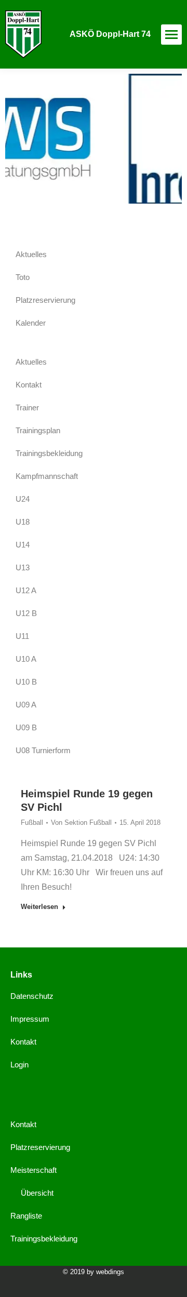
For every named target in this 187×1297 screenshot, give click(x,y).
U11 (22, 636)
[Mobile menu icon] (171, 34)
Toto (23, 277)
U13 (23, 567)
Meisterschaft (33, 1170)
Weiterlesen (39, 907)
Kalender (31, 322)
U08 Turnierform (43, 750)
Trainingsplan (38, 430)
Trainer (27, 407)
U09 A (26, 704)
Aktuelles (31, 254)
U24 (23, 498)
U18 (23, 521)
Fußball (32, 822)
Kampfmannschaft (47, 476)
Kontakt (29, 384)
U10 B (26, 681)
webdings (110, 1272)
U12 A (26, 590)
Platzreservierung (45, 300)
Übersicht (37, 1192)
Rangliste (26, 1215)
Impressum (29, 1018)
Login (19, 1064)
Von (81, 822)
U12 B (26, 613)
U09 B (26, 727)
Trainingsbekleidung (49, 453)
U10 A (26, 658)
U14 (23, 544)
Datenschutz (32, 996)
